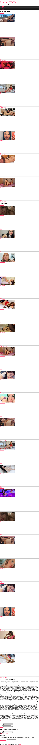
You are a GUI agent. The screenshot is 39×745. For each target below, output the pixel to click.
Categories (3, 7)
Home (3, 6)
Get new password (3, 740)
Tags (3, 8)
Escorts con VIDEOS (8, 2)
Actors (3, 9)
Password (1, 726)
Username (1, 731)
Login (1, 733)
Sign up (1, 727)
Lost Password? (5, 733)
